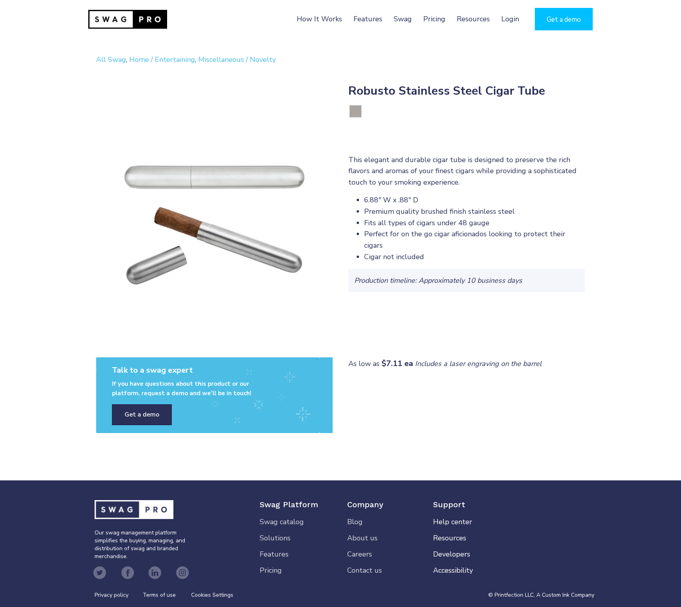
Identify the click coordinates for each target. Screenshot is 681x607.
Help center (452, 522)
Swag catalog (282, 522)
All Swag (111, 59)
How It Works (319, 19)
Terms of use (159, 595)
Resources (473, 19)
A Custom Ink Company (565, 595)
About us (362, 538)
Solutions (275, 538)
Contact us (364, 570)
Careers (359, 554)
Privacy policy (119, 595)
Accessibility (453, 570)
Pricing (434, 19)
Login (510, 19)
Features (368, 19)
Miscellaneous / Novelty (237, 59)
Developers (451, 554)
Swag (403, 19)
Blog (355, 522)
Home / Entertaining (162, 59)
